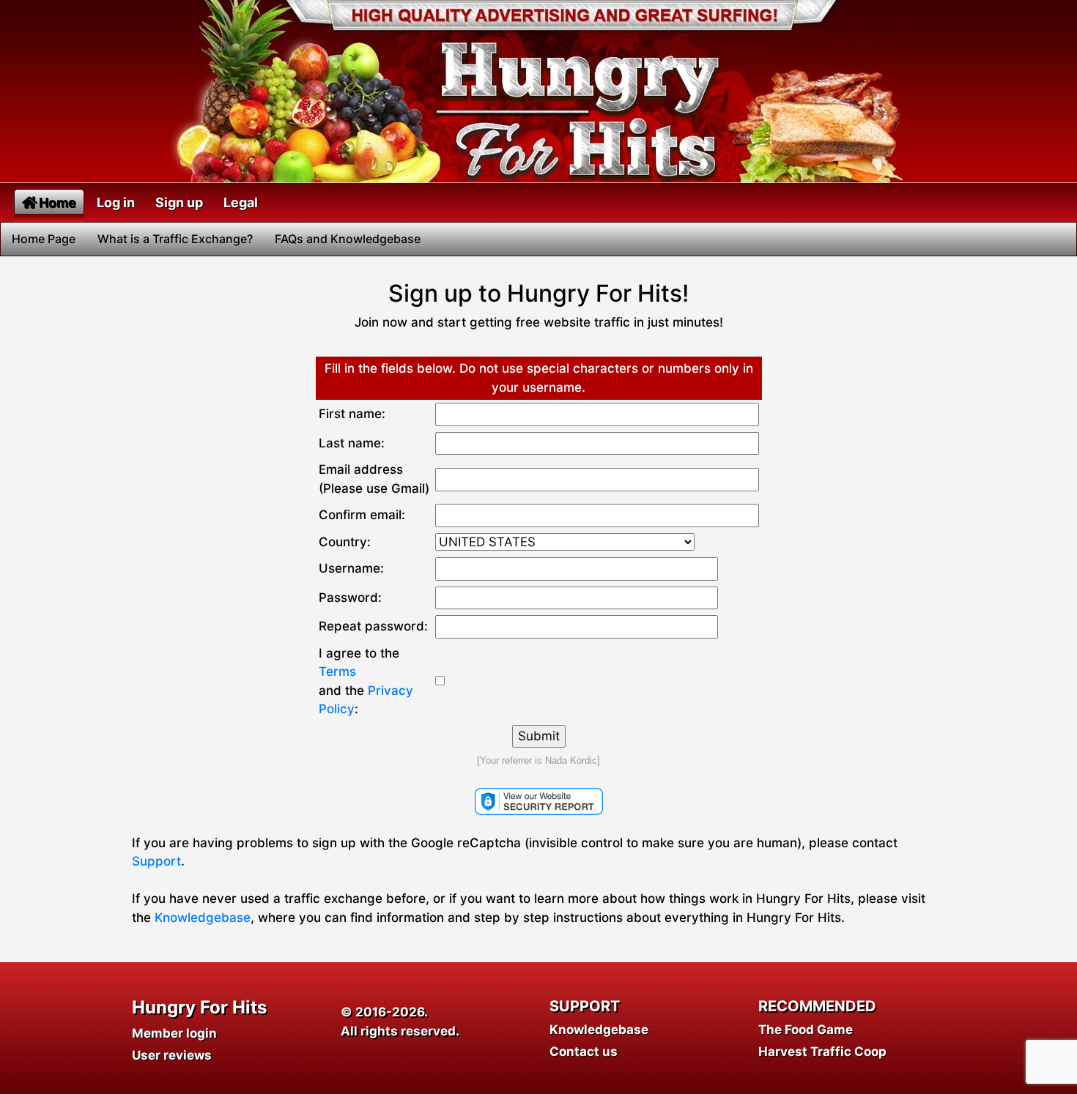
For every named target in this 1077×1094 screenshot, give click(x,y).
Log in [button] (116, 202)
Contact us (583, 1051)
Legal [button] (240, 202)
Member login (174, 1033)
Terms (337, 671)
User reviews (172, 1055)
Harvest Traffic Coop (822, 1051)
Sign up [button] (179, 202)
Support (156, 861)
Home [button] (57, 202)
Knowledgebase (203, 917)
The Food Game (805, 1029)
